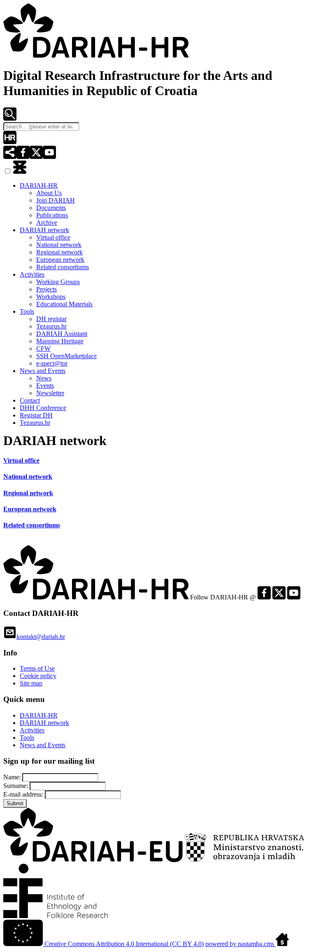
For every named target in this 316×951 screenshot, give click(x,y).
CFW (43, 348)
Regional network (59, 252)
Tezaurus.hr (51, 326)
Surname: (16, 785)
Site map (31, 683)
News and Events (42, 370)
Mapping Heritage (60, 341)
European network (60, 259)
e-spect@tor (51, 363)
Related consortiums (62, 266)
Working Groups (58, 281)
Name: (12, 777)
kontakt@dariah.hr (40, 636)
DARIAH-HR (39, 185)
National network (58, 244)
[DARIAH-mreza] (9, 141)
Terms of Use (37, 668)
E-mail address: (24, 794)
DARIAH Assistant (61, 333)
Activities (32, 274)
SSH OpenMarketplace (66, 355)
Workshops (50, 296)
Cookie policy (38, 675)
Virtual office (53, 237)
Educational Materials (64, 304)
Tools (27, 311)
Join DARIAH (55, 200)
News (43, 378)
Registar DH (36, 415)
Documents (51, 207)
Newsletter (50, 392)
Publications (52, 215)
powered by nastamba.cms (240, 943)
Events (45, 385)
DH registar (51, 318)
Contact (30, 400)
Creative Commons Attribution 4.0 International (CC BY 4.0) (123, 943)
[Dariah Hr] (95, 55)
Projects (46, 289)
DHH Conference (43, 407)
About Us (49, 192)
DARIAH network (44, 229)
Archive (46, 222)
